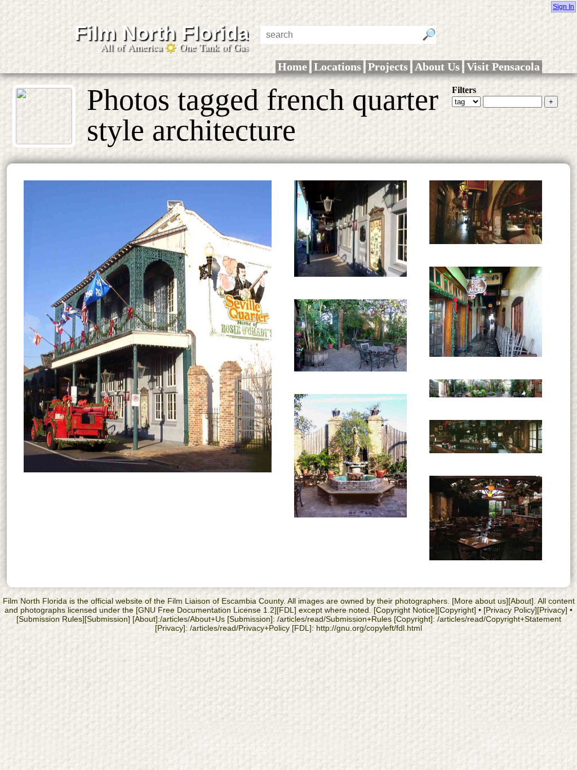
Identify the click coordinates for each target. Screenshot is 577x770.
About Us (437, 66)
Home (292, 66)
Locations (337, 66)
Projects (388, 66)
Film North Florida (161, 33)
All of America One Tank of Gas (174, 47)
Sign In (563, 7)
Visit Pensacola (503, 66)
